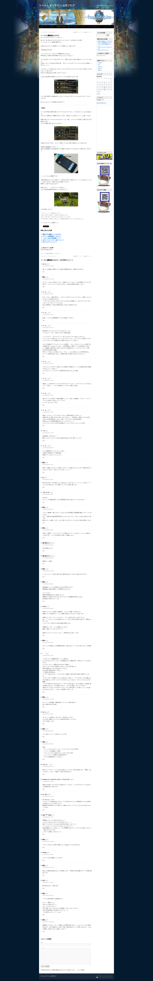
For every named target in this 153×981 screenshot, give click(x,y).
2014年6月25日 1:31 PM (48, 363)
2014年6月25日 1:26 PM (48, 293)
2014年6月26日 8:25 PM (48, 744)
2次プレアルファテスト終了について (53, 240)
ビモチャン (100, 66)
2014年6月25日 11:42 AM (48, 266)
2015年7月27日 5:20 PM (48, 895)
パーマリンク (57, 253)
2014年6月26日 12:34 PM (48, 699)
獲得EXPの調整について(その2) (52, 234)
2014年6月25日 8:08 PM (48, 494)
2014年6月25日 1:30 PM (48, 327)
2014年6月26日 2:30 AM (48, 584)
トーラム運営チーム (58, 37)
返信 (43, 271)
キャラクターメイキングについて (48, 32)
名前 (42, 942)
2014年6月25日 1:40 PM (48, 395)
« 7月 (98, 94)
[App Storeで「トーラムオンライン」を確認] (104, 213)
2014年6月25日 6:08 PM (48, 447)
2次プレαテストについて (50, 242)
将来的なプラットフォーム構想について (82, 32)
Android (47, 253)
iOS (99, 64)
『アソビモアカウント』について (78, 26)
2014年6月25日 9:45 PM (48, 558)
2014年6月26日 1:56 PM (48, 714)
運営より (100, 68)
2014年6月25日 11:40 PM (48, 571)
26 (104, 89)
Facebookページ (65, 26)
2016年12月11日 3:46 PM (48, 921)
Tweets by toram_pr (101, 102)
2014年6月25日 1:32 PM (48, 380)
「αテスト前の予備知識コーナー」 (52, 238)
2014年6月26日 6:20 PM (48, 731)
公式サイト (52, 26)
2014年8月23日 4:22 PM (48, 854)
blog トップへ (44, 26)
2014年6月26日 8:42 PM (48, 766)
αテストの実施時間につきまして (52, 236)
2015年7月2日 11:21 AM (48, 882)
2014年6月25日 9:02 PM (48, 530)
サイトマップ (106, 26)
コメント (42, 947)
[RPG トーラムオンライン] (104, 186)
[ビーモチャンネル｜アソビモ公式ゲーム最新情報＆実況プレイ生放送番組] (104, 157)
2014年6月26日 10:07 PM (48, 781)
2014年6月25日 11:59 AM (48, 279)
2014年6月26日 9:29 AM (48, 608)
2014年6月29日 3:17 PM (48, 817)
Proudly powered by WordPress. (105, 977)
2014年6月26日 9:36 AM (48, 642)
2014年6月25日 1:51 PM (48, 412)
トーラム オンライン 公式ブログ (57, 5)
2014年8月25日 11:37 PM (48, 867)
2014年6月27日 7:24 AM (48, 796)
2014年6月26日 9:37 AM (48, 655)
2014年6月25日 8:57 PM (48, 509)
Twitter (57, 26)
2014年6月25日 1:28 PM (48, 314)
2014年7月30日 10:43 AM (48, 841)
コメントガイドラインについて (94, 26)
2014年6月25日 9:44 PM (48, 545)
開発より (52, 253)
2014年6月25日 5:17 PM (48, 432)
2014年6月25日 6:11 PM (48, 464)
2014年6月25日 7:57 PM (48, 479)
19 (104, 87)
